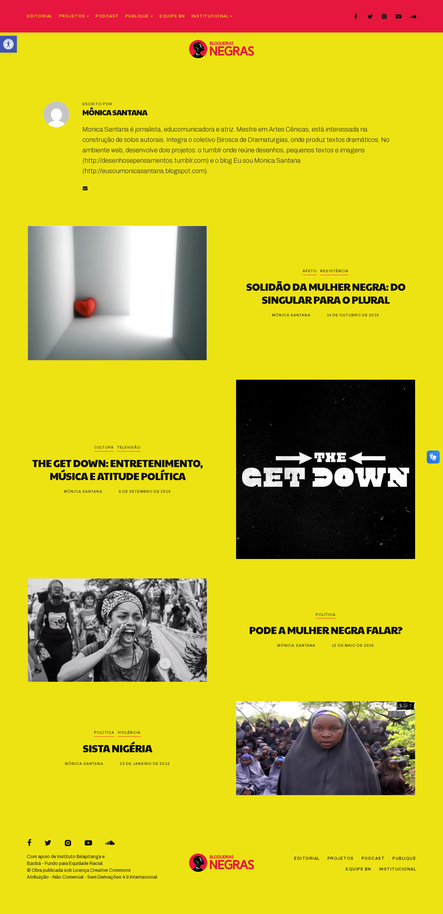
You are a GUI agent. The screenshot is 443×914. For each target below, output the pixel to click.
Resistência (334, 271)
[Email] (85, 188)
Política (326, 614)
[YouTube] (398, 16)
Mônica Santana (114, 112)
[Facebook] (356, 16)
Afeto (310, 271)
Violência (129, 732)
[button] (8, 44)
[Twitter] (370, 16)
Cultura (104, 447)
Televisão (129, 447)
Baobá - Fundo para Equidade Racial (64, 863)
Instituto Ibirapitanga (79, 856)
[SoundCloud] (413, 16)
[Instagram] (384, 16)
